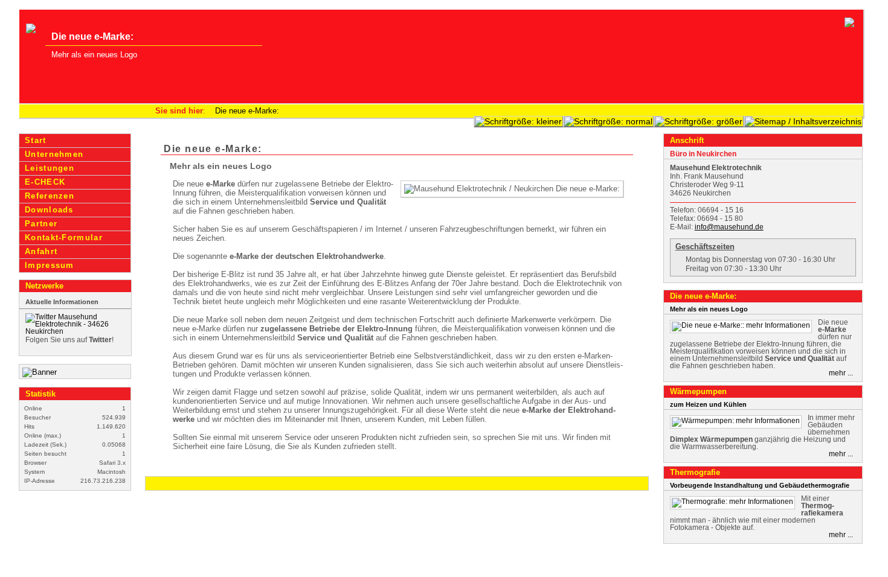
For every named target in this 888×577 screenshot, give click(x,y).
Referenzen (49, 195)
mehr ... (841, 373)
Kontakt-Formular (64, 237)
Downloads (49, 209)
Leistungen (49, 168)
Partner (41, 223)
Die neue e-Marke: (247, 110)
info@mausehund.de (729, 227)
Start (35, 140)
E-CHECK (45, 181)
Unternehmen (54, 154)
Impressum (49, 265)
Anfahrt (41, 251)
